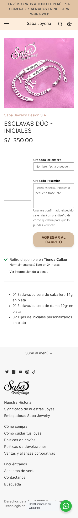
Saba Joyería (39, 23)
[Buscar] (60, 24)
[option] (39, 73)
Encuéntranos (15, 464)
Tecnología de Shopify (21, 506)
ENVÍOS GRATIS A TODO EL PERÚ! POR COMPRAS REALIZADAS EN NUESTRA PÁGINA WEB (39, 9)
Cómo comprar (16, 426)
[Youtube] (20, 371)
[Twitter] (7, 371)
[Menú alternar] (6, 23)
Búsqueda (12, 484)
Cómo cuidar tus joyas (22, 433)
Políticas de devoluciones (25, 446)
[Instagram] (27, 371)
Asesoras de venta (20, 471)
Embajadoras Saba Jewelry (27, 416)
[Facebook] (13, 371)
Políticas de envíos (19, 440)
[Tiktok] (34, 371)
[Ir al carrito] (69, 24)
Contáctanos (14, 477)
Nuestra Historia (17, 402)
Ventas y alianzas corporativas (29, 453)
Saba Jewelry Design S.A (25, 115)
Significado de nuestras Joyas (29, 409)
